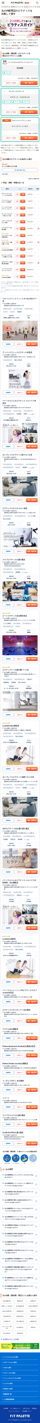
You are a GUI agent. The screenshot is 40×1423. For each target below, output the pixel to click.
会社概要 (5, 1408)
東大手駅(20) (6, 1333)
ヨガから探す (7, 1367)
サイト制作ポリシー (15, 1408)
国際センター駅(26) (7, 1306)
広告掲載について (27, 1411)
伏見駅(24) (33, 1311)
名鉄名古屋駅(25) (33, 1306)
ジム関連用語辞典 (8, 1399)
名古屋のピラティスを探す (11, 1339)
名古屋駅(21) (20, 1327)
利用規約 (34, 1408)
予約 (23, 194)
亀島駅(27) (20, 1301)
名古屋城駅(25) (20, 1306)
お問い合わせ (26, 1408)
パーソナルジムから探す (10, 1357)
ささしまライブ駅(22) (7, 1327)
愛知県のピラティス (16, 7)
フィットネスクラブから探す (12, 1378)
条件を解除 (5, 174)
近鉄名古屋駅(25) (7, 1311)
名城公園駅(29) (7, 1301)
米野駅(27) (33, 1301)
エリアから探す (8, 1383)
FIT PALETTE (5, 7)
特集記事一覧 (7, 1394)
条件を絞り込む (21, 170)
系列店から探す (8, 1389)
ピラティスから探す (9, 1373)
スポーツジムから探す (10, 1362)
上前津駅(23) (6, 1321)
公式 (17, 194)
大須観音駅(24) (7, 1316)
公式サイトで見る (11, 83)
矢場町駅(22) (33, 1321)
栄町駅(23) (33, 1316)
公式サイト (20, 344)
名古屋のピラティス (29, 7)
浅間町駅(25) (20, 1311)
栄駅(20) (33, 1327)
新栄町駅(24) (19, 1316)
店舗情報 (8, 344)
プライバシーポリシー (14, 1411)
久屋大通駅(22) (20, 1321)
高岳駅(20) (20, 1333)
